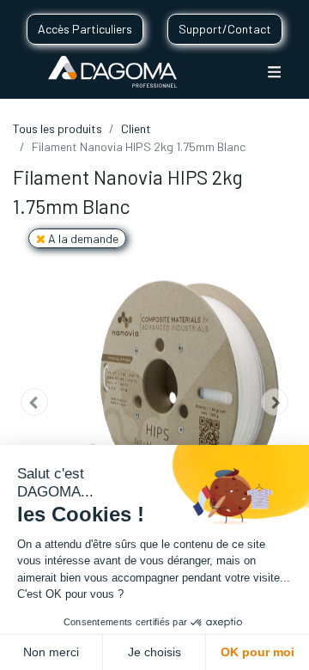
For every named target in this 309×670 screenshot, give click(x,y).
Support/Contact (225, 28)
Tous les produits (57, 128)
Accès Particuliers (85, 28)
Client (136, 128)
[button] (34, 402)
